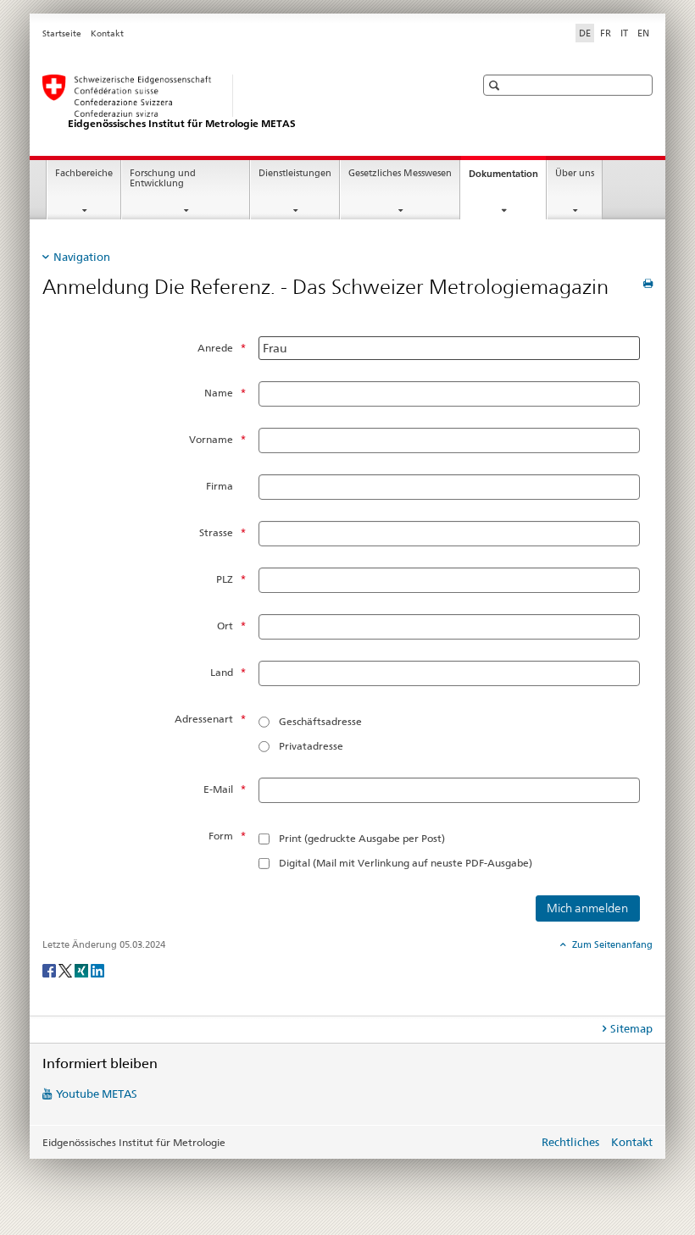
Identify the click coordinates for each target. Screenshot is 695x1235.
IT (624, 33)
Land (221, 672)
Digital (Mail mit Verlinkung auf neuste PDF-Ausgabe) (405, 862)
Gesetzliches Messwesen (400, 173)
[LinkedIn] (97, 969)
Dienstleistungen (295, 173)
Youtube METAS (96, 1093)
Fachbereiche (84, 173)
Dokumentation (507, 178)
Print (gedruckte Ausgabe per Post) (362, 838)
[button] (496, 85)
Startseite (61, 33)
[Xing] (83, 969)
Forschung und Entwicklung (163, 179)
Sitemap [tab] (631, 1028)
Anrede (215, 347)
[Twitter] (66, 969)
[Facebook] (50, 969)
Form (220, 835)
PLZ (224, 579)
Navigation (81, 256)
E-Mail (218, 789)
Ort (225, 625)
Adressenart (204, 718)
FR (605, 33)
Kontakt (107, 33)
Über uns (574, 173)
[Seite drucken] (648, 283)
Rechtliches (570, 1142)
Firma (219, 485)
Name (218, 392)
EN (643, 33)
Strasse (216, 532)
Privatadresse (311, 745)
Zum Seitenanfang (611, 944)
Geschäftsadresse (320, 721)
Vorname (211, 439)
